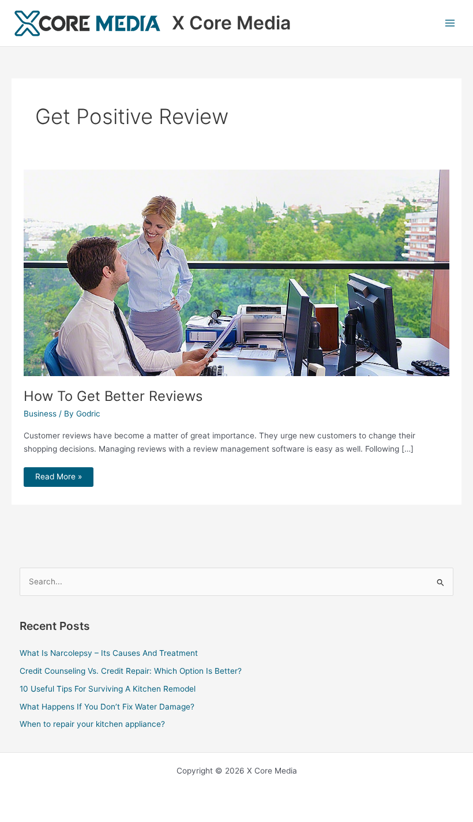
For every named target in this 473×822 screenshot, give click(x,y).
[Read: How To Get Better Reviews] (237, 272)
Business (40, 413)
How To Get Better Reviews (113, 396)
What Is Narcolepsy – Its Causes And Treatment (109, 653)
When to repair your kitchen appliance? (92, 724)
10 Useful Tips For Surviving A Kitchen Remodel (108, 688)
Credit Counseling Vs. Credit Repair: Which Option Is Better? (131, 670)
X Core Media (231, 23)
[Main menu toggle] (450, 23)
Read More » (58, 474)
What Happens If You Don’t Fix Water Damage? (107, 706)
